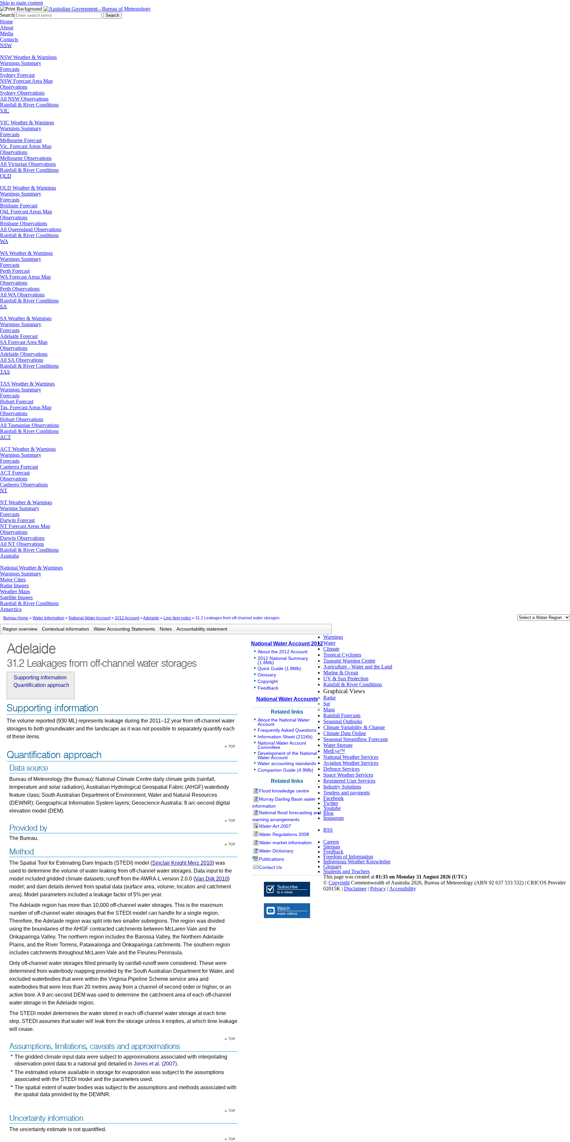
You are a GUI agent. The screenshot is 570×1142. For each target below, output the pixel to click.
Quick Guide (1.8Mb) (279, 668)
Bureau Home (15, 618)
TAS (5, 372)
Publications (271, 859)
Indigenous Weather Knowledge (357, 861)
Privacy (378, 888)
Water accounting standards (287, 763)
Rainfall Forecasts (342, 715)
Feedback (268, 688)
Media (6, 33)
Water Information (48, 618)
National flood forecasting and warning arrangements (286, 816)
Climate (331, 649)
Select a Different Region (510, 618)
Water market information (285, 842)
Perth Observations (20, 289)
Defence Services (341, 769)
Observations (13, 87)
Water (329, 643)
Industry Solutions (342, 786)
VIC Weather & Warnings (27, 122)
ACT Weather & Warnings (28, 449)
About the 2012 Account (282, 651)
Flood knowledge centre (284, 790)
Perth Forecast (15, 271)
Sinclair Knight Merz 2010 (182, 863)
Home (6, 21)
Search (7, 15)
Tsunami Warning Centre (349, 661)
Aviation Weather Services (350, 763)
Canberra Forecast (19, 467)
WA (4, 241)
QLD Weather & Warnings (28, 188)
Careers (331, 842)
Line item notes (177, 618)
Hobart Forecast (16, 401)
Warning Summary (19, 508)
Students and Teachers (346, 871)
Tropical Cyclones (342, 655)
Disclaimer (355, 888)
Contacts (9, 39)
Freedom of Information (348, 856)
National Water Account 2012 (287, 643)
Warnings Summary (20, 63)
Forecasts (9, 69)
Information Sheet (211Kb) (285, 736)
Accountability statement (201, 629)
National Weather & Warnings (31, 568)
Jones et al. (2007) (155, 1063)
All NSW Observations (24, 99)
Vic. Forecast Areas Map (25, 146)
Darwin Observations (22, 538)
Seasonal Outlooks (342, 721)
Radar (329, 697)
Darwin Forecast (17, 520)
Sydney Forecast (17, 75)
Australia (9, 556)
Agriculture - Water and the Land (357, 666)
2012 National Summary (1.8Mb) (283, 660)
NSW (6, 45)
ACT (5, 437)
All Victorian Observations (28, 164)
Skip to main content (21, 3)
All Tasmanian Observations (29, 425)
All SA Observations (21, 360)
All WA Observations (22, 294)
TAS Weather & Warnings (27, 383)
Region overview (20, 629)
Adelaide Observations (24, 354)
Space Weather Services (348, 775)
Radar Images (14, 585)
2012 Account (127, 618)
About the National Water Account (284, 722)
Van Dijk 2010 (211, 878)
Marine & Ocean (340, 672)
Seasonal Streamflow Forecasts (355, 739)
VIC (4, 110)
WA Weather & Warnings (26, 253)
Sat (326, 703)
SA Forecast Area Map (24, 342)
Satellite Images (16, 597)
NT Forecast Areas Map (25, 526)
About (6, 27)
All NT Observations (22, 544)
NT (3, 490)
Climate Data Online (344, 733)
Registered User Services (349, 781)
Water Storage (338, 745)
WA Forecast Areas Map (25, 277)
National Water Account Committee (282, 745)
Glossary (267, 674)
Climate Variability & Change (354, 727)
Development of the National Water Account (287, 755)
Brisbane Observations (23, 223)
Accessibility (402, 888)
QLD (5, 176)
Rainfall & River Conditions (29, 105)
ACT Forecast (15, 473)
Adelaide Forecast (19, 336)
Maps (329, 709)
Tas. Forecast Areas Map (25, 407)
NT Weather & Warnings (26, 502)
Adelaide (151, 618)
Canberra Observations (24, 484)
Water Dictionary (276, 850)
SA (3, 306)
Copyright (268, 681)
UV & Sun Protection (345, 678)
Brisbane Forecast (18, 205)
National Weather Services (350, 757)
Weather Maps (15, 591)
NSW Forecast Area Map (26, 81)
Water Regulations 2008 (284, 834)
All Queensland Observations (30, 229)
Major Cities (13, 579)
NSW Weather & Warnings (28, 57)
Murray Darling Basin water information (284, 802)
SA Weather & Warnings (25, 318)
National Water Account (90, 618)
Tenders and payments (346, 792)
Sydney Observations (22, 93)
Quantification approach (41, 685)
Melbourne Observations (25, 158)
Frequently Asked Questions (287, 730)
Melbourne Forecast (21, 140)
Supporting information (40, 677)
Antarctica (10, 609)
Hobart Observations (21, 419)
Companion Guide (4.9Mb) (285, 770)
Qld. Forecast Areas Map (26, 211)
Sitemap (331, 846)
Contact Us (270, 867)
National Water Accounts (287, 699)
